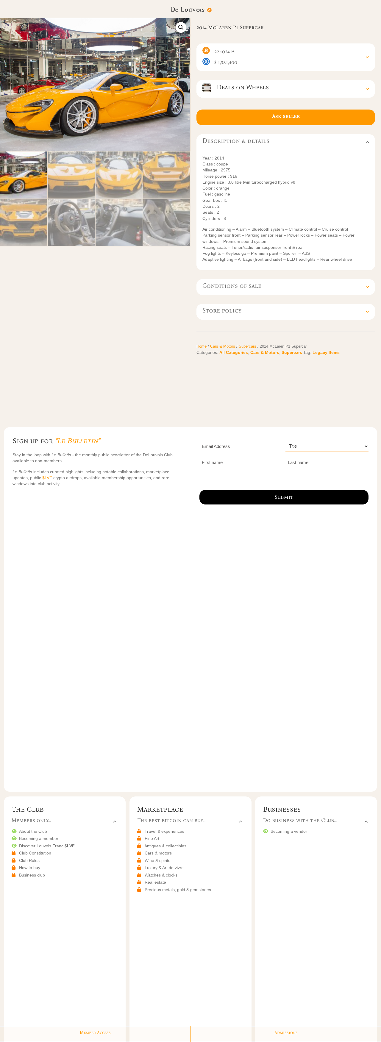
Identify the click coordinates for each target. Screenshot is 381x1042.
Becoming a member (38, 838)
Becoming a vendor (289, 831)
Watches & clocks (161, 875)
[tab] (285, 57)
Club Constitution (35, 853)
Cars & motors (158, 853)
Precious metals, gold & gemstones (178, 889)
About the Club (33, 831)
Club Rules (29, 860)
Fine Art (152, 838)
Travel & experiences (164, 831)
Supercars (247, 346)
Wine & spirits (157, 860)
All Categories (233, 352)
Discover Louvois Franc (47, 845)
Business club (32, 875)
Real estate (155, 882)
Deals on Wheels (240, 87)
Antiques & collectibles (165, 845)
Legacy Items (326, 352)
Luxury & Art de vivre (164, 867)
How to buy (29, 867)
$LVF (47, 477)
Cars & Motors (222, 346)
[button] (181, 27)
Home (201, 346)
